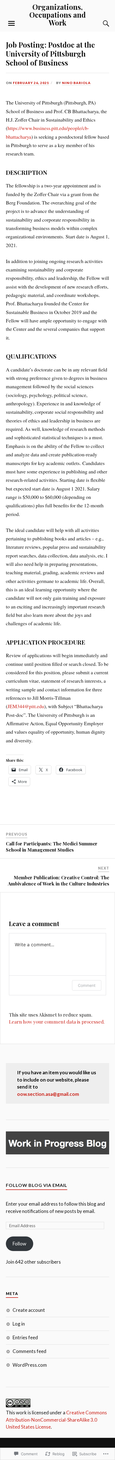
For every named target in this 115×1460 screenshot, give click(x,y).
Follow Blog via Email (36, 1185)
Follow (19, 1244)
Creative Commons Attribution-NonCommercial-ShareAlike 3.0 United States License (56, 1420)
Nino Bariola (76, 83)
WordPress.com (30, 1365)
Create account (29, 1310)
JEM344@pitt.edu (26, 706)
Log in (19, 1324)
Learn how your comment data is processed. (57, 1022)
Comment (86, 985)
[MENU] (11, 23)
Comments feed (29, 1351)
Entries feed (25, 1337)
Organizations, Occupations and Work (57, 14)
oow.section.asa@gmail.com (48, 1094)
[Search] (100, 23)
